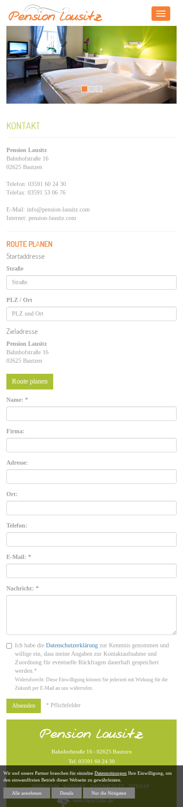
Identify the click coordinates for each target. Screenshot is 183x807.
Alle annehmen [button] (27, 793)
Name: (17, 400)
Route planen (30, 381)
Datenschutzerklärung (72, 645)
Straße (14, 268)
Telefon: (16, 525)
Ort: (12, 494)
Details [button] (66, 793)
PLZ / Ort (19, 300)
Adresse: (17, 463)
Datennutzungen (110, 773)
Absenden (23, 706)
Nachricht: (22, 588)
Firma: (15, 431)
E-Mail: (18, 557)
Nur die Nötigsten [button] (109, 793)
